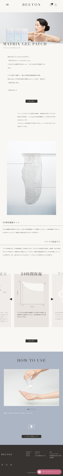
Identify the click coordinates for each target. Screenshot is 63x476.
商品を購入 (31, 101)
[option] (31, 299)
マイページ (37, 453)
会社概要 (52, 457)
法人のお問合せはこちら (40, 455)
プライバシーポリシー (54, 453)
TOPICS (28, 455)
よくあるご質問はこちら (31, 436)
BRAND (28, 453)
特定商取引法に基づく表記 (55, 455)
